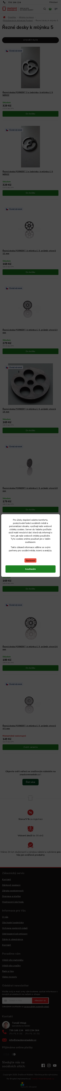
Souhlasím (30, 569)
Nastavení (30, 560)
